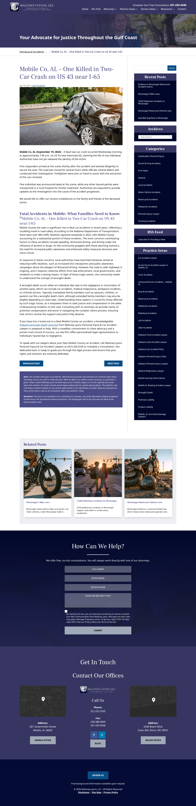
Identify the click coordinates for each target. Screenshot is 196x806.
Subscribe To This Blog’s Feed (151, 239)
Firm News (143, 170)
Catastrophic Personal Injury (151, 156)
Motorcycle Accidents (148, 199)
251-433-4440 (178, 5)
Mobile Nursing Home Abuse (151, 378)
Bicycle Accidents (146, 291)
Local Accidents (38, 86)
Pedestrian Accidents (147, 206)
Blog (98, 743)
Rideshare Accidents (147, 313)
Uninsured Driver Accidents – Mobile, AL (155, 283)
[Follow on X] (102, 734)
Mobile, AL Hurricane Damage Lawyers (152, 415)
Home (85, 9)
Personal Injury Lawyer (148, 213)
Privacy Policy (91, 622)
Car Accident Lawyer (147, 258)
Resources (166, 9)
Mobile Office (43, 740)
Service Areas (148, 9)
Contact (182, 9)
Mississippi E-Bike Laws (149, 94)
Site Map (96, 792)
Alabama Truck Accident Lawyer (152, 334)
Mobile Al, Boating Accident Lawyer (154, 385)
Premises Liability (146, 399)
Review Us (98, 775)
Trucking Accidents (146, 221)
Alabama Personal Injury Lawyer (153, 363)
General (141, 177)
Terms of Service (108, 622)
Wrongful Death (145, 392)
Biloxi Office (153, 740)
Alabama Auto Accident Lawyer (152, 342)
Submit (98, 630)
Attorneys (109, 9)
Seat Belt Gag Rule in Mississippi (153, 118)
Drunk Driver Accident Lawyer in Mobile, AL (153, 266)
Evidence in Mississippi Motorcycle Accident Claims (154, 85)
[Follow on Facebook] (94, 734)
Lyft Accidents (144, 320)
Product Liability (145, 407)
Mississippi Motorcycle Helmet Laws (154, 110)
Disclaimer (84, 792)
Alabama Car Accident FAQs (151, 349)
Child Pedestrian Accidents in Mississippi (151, 102)
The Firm (96, 9)
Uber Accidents (145, 327)
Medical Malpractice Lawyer (151, 370)
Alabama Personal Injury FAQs (152, 356)
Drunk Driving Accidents (149, 163)
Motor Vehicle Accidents (149, 192)
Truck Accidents (145, 274)
